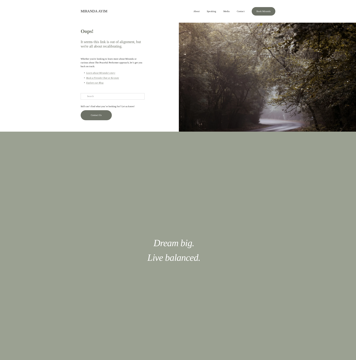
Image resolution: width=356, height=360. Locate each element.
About (196, 11)
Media (226, 11)
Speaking (211, 11)
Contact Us (96, 115)
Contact (241, 11)
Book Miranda (263, 11)
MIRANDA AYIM (94, 11)
